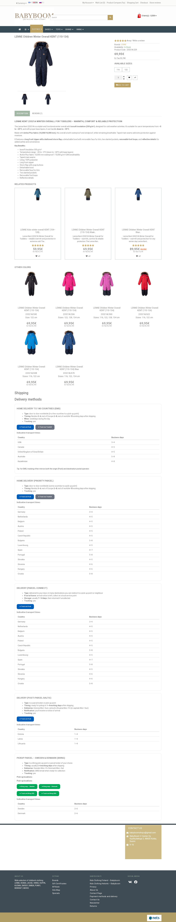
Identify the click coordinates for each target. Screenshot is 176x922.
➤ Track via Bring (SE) (27, 793)
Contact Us (95, 900)
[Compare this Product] (135, 77)
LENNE (123, 45)
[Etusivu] (20, 29)
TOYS (58, 29)
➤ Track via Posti (25, 427)
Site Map (56, 890)
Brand (68, 29)
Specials (56, 893)
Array (129, 40)
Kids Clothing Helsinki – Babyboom (105, 884)
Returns (93, 906)
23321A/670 (69, 373)
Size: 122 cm (31, 317)
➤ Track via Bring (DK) (48, 793)
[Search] (110, 17)
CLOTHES (36, 29)
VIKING (79, 29)
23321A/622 (144, 314)
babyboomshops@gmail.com (143, 832)
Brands (55, 880)
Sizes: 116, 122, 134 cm (69, 376)
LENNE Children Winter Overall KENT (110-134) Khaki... (138, 230)
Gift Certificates (59, 884)
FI (31, 3)
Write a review (139, 40)
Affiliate (56, 887)
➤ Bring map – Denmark (49, 786)
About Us (94, 890)
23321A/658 (31, 373)
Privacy (93, 887)
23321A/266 (69, 314)
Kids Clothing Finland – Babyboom (105, 880)
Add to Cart (123, 85)
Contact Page (96, 893)
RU (42, 3)
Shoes (48, 29)
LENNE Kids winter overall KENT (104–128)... (37, 230)
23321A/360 (107, 314)
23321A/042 (31, 314)
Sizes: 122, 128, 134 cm (69, 317)
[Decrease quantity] (123, 79)
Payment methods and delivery (104, 896)
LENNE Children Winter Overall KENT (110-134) (31, 309)
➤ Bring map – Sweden (27, 786)
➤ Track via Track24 (45, 427)
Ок (82, 918)
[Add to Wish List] (129, 77)
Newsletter (95, 903)
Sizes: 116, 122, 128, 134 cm (107, 317)
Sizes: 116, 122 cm (144, 317)
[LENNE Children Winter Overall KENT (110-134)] (41, 64)
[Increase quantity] (123, 76)
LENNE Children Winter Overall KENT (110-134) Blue (69, 367)
